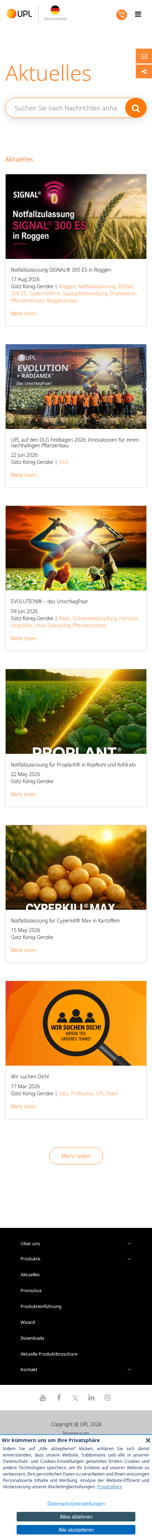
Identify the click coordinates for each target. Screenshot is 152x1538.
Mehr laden (76, 1156)
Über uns (30, 1243)
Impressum (76, 1433)
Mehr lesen (23, 313)
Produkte (30, 1258)
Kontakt (29, 1369)
